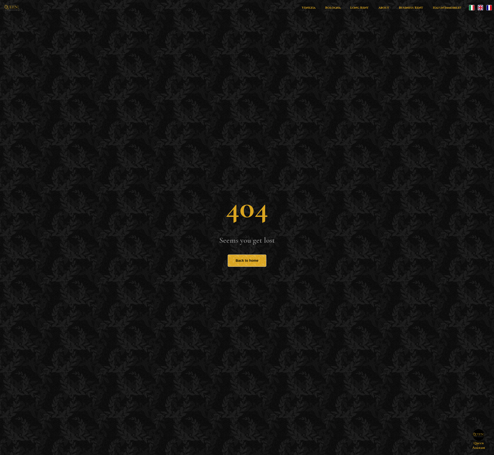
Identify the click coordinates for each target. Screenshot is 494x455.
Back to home (247, 260)
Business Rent (411, 8)
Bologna (333, 8)
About (383, 8)
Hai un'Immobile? (447, 8)
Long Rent (359, 8)
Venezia (309, 8)
